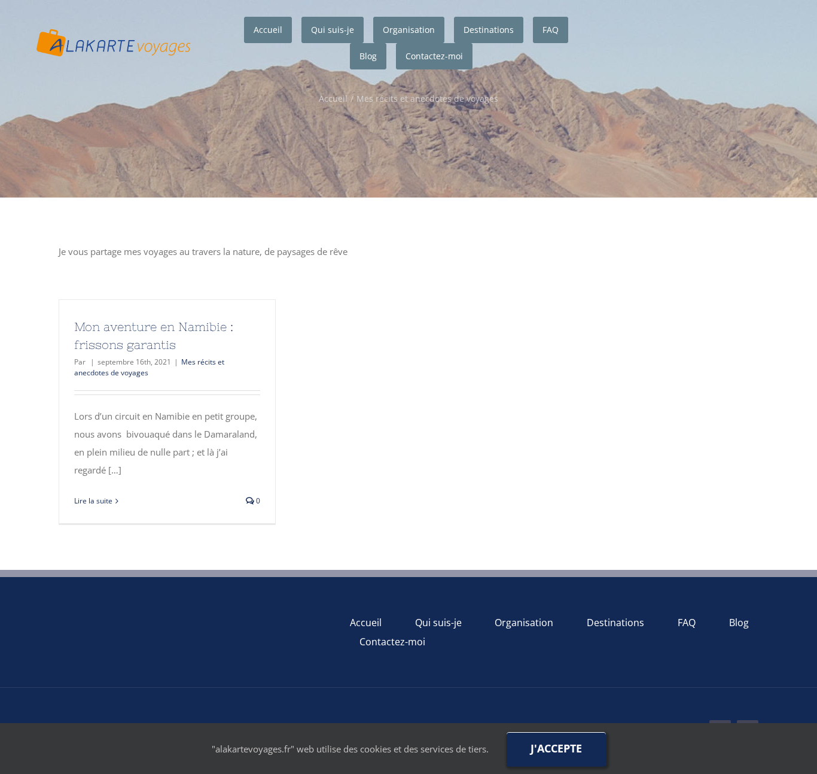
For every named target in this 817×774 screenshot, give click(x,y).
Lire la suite (93, 501)
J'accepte (556, 748)
